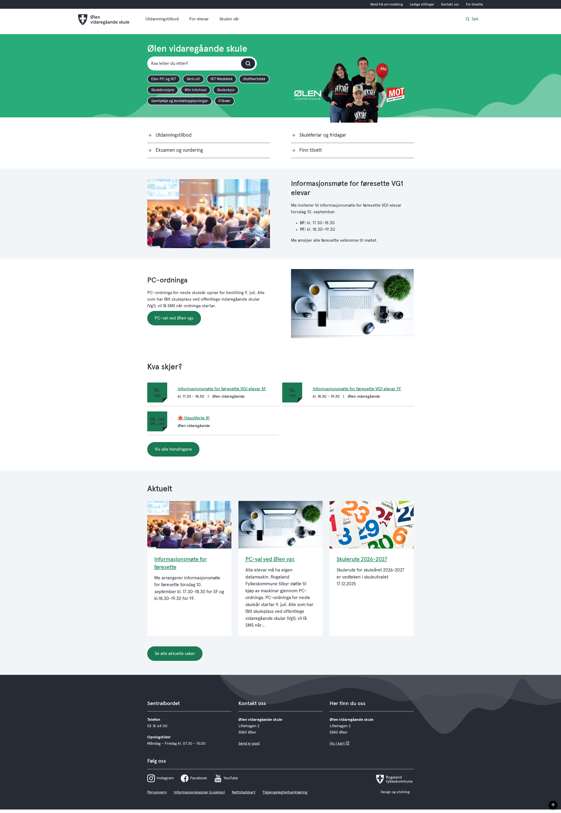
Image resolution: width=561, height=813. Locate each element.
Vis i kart (337, 744)
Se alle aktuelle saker (175, 653)
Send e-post (249, 744)
